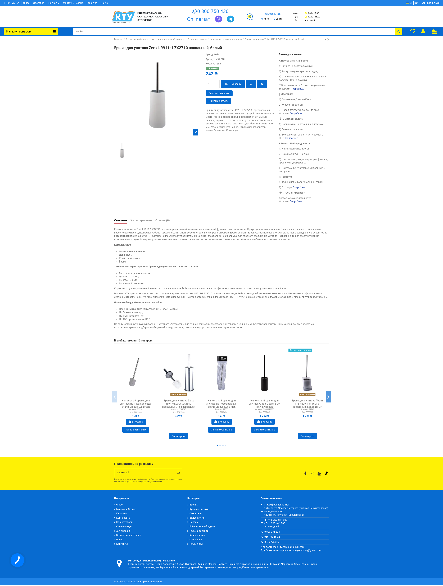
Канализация (197, 535)
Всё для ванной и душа (202, 526)
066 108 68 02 (272, 536)
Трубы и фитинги (199, 530)
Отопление (195, 539)
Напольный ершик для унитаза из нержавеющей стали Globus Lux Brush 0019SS (136, 405)
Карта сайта (123, 517)
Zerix (216, 54)
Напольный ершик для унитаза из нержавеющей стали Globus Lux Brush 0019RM (221, 405)
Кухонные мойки (199, 509)
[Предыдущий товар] (326, 39)
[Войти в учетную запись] (423, 31)
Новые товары (124, 522)
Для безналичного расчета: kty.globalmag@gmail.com (291, 550)
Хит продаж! (123, 530)
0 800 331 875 (272, 531)
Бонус (104, 3)
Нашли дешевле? (218, 101)
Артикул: (211, 59)
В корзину (235, 84)
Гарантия (92, 3)
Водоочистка (197, 517)
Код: (208, 63)
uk (411, 3)
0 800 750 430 (213, 11)
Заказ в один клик (219, 93)
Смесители (195, 513)
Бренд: (209, 54)
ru (416, 3)
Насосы (193, 522)
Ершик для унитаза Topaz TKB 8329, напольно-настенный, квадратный (307, 403)
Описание (120, 220)
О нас (26, 3)
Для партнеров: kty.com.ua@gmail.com (282, 547)
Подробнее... (298, 88)
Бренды (193, 504)
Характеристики (141, 220)
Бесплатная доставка (128, 535)
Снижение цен (124, 526)
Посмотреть (179, 436)
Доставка (39, 3)
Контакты (54, 3)
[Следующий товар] (328, 39)
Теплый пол (196, 543)
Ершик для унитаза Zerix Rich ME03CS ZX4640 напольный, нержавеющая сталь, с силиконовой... (178, 405)
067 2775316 (271, 542)
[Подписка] (178, 472)
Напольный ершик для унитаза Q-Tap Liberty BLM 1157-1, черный (264, 403)
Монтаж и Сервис (73, 3)
